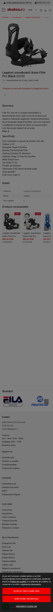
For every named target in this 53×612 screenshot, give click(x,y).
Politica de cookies (18, 582)
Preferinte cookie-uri (26, 606)
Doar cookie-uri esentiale (26, 599)
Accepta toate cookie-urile (27, 591)
